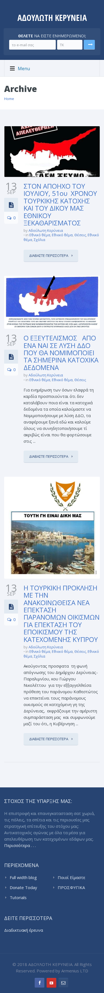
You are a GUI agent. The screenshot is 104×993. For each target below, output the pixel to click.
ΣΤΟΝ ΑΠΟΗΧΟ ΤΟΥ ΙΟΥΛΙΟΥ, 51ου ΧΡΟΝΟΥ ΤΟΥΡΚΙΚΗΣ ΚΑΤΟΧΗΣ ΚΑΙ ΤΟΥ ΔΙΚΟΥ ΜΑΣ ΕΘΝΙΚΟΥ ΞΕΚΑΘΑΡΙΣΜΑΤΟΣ (60, 204)
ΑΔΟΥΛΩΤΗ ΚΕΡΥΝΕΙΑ (52, 17)
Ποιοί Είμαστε (71, 877)
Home (9, 98)
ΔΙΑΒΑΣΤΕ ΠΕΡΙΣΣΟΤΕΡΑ (49, 255)
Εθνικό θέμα (39, 234)
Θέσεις (80, 234)
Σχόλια (39, 239)
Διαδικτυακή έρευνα (23, 930)
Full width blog (23, 877)
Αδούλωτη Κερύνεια (46, 230)
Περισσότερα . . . (20, 845)
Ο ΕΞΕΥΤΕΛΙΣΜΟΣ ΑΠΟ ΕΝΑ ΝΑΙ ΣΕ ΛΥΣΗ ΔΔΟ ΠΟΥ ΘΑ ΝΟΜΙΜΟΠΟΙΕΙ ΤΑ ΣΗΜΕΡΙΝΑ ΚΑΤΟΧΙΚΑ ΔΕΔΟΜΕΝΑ (61, 352)
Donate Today (23, 887)
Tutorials (18, 897)
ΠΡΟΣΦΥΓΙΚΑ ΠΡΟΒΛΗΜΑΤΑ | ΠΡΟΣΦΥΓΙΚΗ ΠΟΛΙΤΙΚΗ (74, 888)
